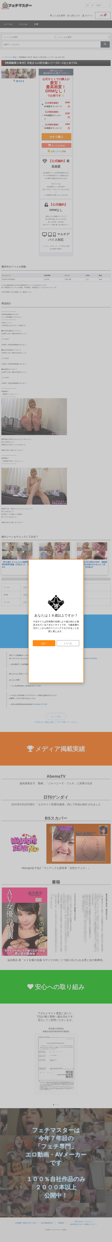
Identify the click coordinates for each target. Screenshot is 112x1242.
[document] (56, 621)
